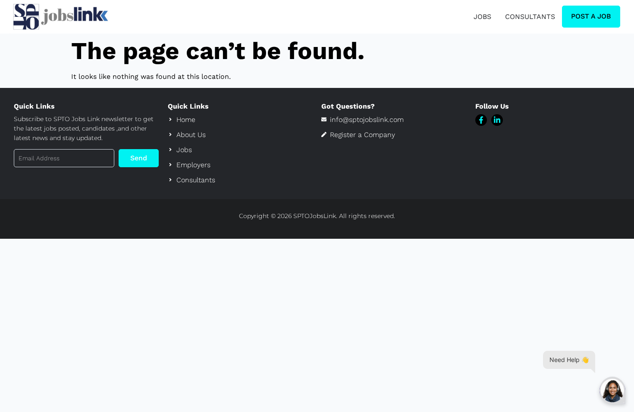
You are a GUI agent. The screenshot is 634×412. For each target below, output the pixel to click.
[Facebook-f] (481, 120)
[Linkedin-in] (497, 120)
